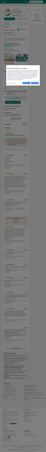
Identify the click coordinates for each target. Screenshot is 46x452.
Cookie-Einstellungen (11, 83)
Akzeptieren (34, 83)
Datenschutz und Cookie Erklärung (16, 79)
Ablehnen (26, 83)
